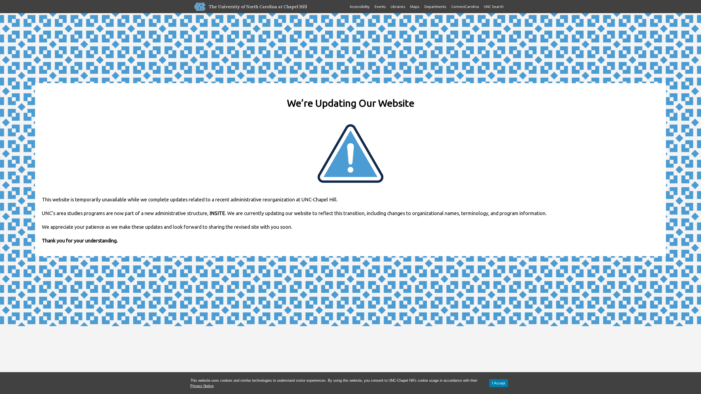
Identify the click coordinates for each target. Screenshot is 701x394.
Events (380, 6)
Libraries (398, 6)
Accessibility (360, 6)
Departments (435, 6)
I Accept (498, 383)
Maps (415, 6)
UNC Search (494, 6)
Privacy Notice (202, 386)
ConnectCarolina (465, 6)
